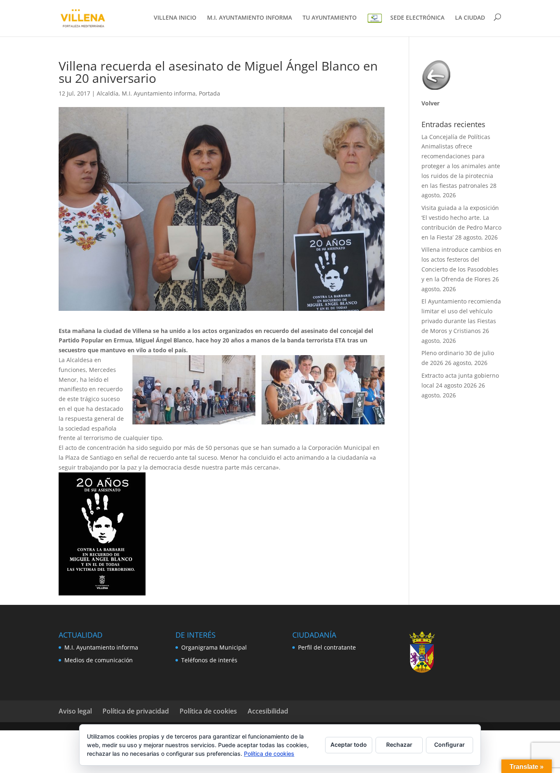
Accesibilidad (268, 711)
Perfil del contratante (327, 647)
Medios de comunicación (98, 660)
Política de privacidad (135, 711)
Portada (209, 93)
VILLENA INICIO (175, 18)
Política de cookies (208, 711)
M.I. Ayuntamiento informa (159, 93)
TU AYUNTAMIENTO (330, 18)
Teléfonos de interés (209, 660)
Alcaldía (107, 93)
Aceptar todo (348, 744)
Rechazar (399, 744)
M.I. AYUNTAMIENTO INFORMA (249, 18)
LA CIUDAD (470, 18)
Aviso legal (75, 711)
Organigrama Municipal (214, 647)
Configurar (449, 744)
